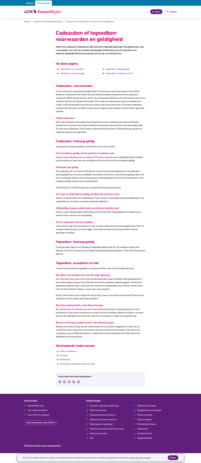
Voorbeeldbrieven (36, 405)
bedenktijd (128, 309)
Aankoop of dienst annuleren (103, 414)
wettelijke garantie (64, 333)
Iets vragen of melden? (38, 410)
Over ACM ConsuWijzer (38, 414)
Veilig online (142, 428)
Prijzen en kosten (144, 414)
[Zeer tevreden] (78, 382)
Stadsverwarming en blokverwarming (107, 428)
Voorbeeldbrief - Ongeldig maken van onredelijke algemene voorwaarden (88, 187)
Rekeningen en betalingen (101, 424)
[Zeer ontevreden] (60, 382)
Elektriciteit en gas (98, 410)
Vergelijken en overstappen (149, 410)
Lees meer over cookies (140, 457)
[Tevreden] (74, 382)
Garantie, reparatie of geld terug (47, 21)
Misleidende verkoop (146, 424)
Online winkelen (144, 419)
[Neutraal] (69, 382)
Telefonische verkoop (146, 405)
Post (92, 438)
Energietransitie (144, 433)
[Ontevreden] (64, 382)
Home (27, 21)
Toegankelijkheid (144, 438)
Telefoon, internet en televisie (103, 419)
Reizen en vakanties (98, 433)
